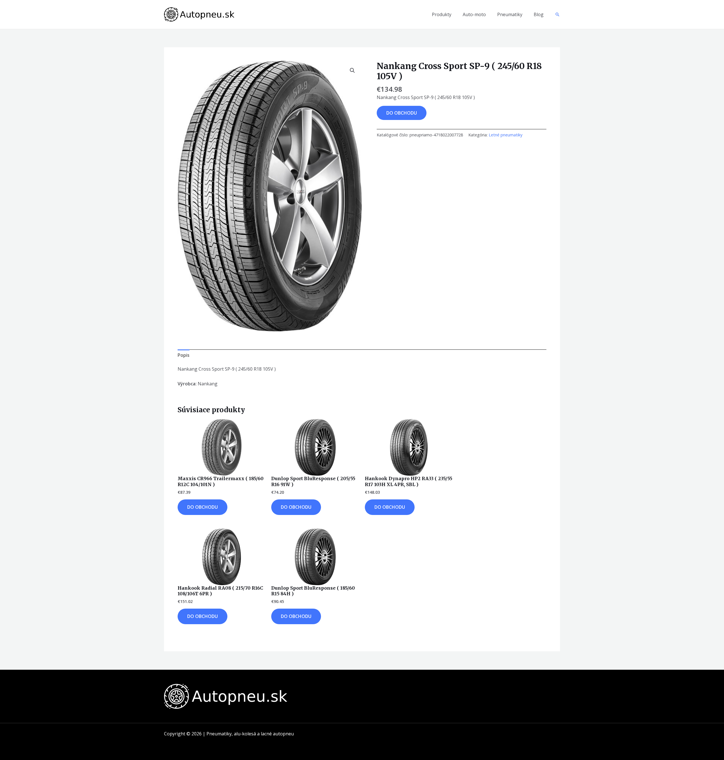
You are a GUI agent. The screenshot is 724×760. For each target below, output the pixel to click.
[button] (557, 14)
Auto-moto (474, 14)
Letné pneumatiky (505, 135)
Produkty (441, 14)
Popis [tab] (183, 355)
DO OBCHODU (401, 113)
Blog (539, 14)
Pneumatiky (509, 14)
